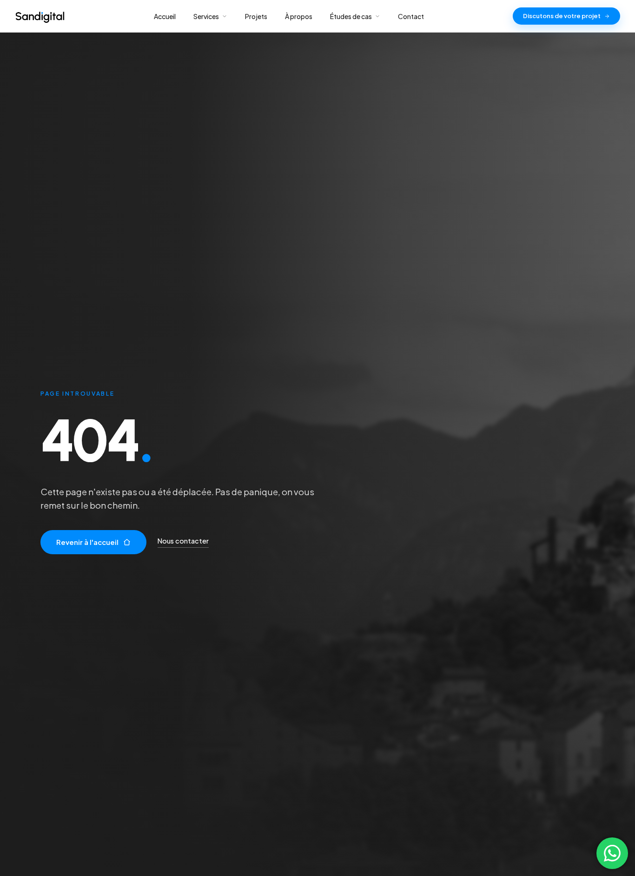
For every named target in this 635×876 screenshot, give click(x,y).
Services (206, 16)
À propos (298, 16)
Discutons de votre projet (562, 16)
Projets (256, 16)
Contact (411, 16)
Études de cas (351, 16)
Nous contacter (183, 541)
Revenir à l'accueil (87, 542)
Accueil (165, 16)
